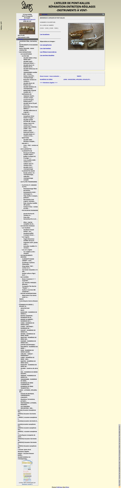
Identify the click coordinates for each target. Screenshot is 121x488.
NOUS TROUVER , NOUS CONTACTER (26, 49)
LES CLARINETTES (26, 149)
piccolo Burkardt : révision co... (29, 214)
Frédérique (59, 487)
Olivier (67, 487)
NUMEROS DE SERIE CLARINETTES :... (27, 383)
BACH (22, 310)
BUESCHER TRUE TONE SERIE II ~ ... (30, 107)
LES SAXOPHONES (26, 54)
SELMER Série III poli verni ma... (30, 104)
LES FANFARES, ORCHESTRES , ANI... (27, 407)
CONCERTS (24, 397)
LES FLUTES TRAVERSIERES (29, 182)
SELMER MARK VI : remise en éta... (29, 135)
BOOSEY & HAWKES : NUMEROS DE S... (27, 320)
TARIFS (21, 299)
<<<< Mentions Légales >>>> (48, 82)
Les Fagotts (25, 237)
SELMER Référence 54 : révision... (30, 69)
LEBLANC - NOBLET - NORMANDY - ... (27, 354)
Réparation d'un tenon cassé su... (29, 296)
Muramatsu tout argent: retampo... (29, 200)
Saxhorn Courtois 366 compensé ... (28, 290)
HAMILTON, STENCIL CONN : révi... (29, 127)
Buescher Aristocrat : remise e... (30, 80)
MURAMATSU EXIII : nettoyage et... (29, 193)
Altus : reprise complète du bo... (28, 223)
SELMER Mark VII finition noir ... (28, 84)
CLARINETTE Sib (27, 151)
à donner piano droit (24, 449)
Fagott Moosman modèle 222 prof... (29, 239)
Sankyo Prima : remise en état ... (30, 207)
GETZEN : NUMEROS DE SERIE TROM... (28, 334)
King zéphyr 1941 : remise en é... (27, 267)
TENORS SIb (25, 114)
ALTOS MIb (25, 56)
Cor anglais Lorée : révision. (29, 252)
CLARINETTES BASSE (28, 171)
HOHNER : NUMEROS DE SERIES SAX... (28, 342)
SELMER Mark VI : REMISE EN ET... (29, 66)
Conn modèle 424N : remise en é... (29, 161)
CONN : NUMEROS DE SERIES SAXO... (27, 323)
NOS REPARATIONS (25, 52)
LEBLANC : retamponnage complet (28, 178)
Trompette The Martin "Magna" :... (29, 287)
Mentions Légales (23, 451)
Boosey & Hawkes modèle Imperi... (29, 153)
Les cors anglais (27, 250)
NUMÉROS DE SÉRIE (46, 79)
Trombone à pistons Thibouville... (28, 263)
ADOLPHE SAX (25, 308)
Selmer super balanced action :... (29, 131)
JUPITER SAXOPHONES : (28, 344)
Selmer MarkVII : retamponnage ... (28, 76)
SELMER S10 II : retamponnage (28, 168)
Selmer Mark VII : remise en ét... (29, 124)
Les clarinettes (45, 48)
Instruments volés (23, 37)
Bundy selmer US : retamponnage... (29, 173)
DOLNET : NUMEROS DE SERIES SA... (28, 331)
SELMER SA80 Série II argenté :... (30, 111)
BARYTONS (25, 138)
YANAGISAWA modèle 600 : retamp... (30, 73)
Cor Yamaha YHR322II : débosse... (29, 283)
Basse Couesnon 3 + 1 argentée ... (29, 279)
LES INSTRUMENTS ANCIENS (26, 256)
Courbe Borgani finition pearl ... (28, 100)
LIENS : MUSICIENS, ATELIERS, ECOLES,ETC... (77, 79)
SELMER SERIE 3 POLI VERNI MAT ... (30, 58)
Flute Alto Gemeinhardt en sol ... (30, 218)
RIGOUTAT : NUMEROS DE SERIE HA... (29, 365)
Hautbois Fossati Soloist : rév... (28, 230)
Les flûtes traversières (48, 52)
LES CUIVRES (25, 277)
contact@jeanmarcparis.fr (27, 19)
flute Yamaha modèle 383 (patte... (30, 204)
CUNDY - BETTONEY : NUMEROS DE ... (27, 327)
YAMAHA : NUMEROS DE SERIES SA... (28, 376)
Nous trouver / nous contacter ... (50, 76)
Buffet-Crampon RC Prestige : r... (29, 157)
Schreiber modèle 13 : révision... (30, 247)
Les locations (44, 34)
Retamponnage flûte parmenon (30, 189)
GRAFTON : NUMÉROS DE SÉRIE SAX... (28, 338)
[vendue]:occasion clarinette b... (28, 421)
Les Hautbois (26, 228)
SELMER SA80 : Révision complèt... (29, 140)
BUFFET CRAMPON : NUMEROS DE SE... (27, 316)
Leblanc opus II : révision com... (28, 164)
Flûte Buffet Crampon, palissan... (30, 196)
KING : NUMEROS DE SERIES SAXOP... (27, 351)
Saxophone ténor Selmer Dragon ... (29, 117)
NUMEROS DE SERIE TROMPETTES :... (27, 387)
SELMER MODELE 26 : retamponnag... (30, 87)
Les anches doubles (47, 55)
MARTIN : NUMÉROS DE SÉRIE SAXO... (28, 362)
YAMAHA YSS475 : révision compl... (28, 97)
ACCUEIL (20, 39)
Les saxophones (46, 45)
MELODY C (25, 143)
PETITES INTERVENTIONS (28, 293)
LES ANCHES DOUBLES (28, 226)
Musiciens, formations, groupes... (28, 400)
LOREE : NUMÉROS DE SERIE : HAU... (27, 358)
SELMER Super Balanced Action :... (29, 62)
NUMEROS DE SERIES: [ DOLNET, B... (26, 305)
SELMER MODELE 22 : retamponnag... (24, 458)
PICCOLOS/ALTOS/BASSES (30, 210)
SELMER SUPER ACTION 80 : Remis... (29, 120)
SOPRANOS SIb (26, 94)
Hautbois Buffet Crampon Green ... (29, 234)
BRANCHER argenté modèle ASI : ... (29, 91)
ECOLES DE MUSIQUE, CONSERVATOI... (27, 394)
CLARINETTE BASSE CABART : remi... (28, 259)
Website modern (27, 484)
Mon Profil (21, 35)
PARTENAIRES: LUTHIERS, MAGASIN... (29, 403)
